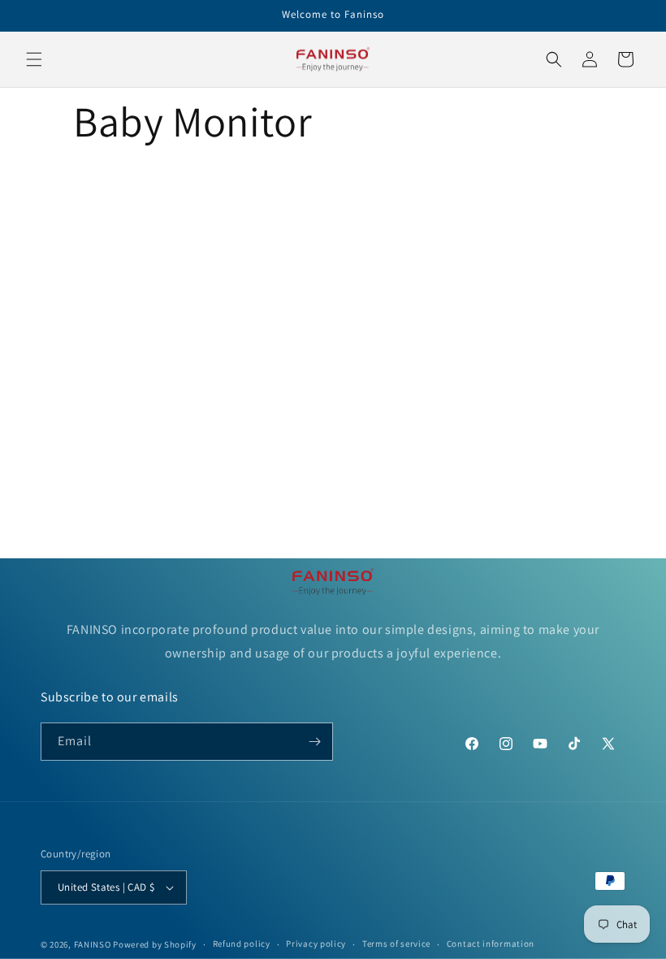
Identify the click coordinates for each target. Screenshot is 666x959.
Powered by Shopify (155, 944)
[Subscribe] (314, 742)
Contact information (490, 943)
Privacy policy (316, 943)
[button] (34, 59)
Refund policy (241, 943)
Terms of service (396, 943)
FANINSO (94, 944)
